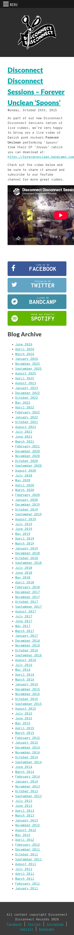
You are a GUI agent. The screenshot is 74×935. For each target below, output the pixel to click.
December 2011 (27, 850)
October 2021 (26, 422)
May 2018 (22, 578)
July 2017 (23, 617)
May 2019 (22, 534)
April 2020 (24, 485)
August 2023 (25, 383)
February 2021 (27, 447)
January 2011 (26, 889)
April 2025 (24, 379)
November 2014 (27, 753)
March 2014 (24, 772)
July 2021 (23, 432)
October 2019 (26, 510)
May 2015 (22, 723)
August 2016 (25, 660)
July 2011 (23, 869)
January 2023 (26, 388)
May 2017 (22, 626)
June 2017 (23, 621)
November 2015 (27, 694)
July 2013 (23, 801)
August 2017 (25, 612)
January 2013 (26, 821)
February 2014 (27, 777)
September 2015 (28, 704)
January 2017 (26, 636)
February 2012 (27, 845)
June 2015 (23, 719)
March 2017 (24, 631)
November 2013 (27, 787)
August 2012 (25, 830)
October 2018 (26, 558)
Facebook (14, 924)
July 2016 (23, 665)
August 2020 (25, 471)
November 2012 (27, 825)
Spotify (26, 929)
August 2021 (25, 427)
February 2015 (27, 738)
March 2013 (24, 816)
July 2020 (23, 476)
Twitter (34, 924)
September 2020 (28, 466)
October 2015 (26, 699)
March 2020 (24, 490)
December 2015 (27, 689)
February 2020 (27, 495)
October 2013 (26, 791)
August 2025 (25, 374)
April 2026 (24, 349)
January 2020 (26, 500)
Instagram (55, 924)
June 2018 (23, 573)
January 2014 (26, 782)
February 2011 (27, 884)
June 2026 (23, 345)
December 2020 (27, 451)
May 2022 (22, 403)
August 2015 (25, 709)
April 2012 (24, 840)
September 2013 (28, 796)
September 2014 (28, 762)
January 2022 (26, 417)
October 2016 (26, 651)
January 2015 (26, 743)
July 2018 (23, 568)
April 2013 (24, 811)
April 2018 (24, 583)
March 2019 (24, 544)
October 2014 (26, 757)
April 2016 (24, 675)
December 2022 (27, 393)
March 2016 (24, 680)
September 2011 (28, 860)
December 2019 (27, 505)
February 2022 (27, 413)
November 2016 (27, 646)
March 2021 (24, 442)
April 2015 (24, 728)
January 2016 (26, 685)
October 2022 (26, 398)
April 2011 (24, 874)
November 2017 (27, 597)
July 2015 (23, 714)
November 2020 (27, 456)
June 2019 (23, 529)
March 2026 (24, 354)
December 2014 (27, 748)
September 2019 (28, 514)
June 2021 (23, 437)
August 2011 (25, 864)
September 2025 (28, 369)
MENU (13, 5)
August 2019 (25, 519)
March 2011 (24, 879)
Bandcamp (46, 929)
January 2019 (26, 549)
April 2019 (24, 539)
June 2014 (23, 767)
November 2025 (27, 364)
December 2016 (27, 641)
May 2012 (22, 835)
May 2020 (22, 480)
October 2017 (26, 602)
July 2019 (23, 524)
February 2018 (27, 587)
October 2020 (26, 461)
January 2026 (26, 359)
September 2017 (28, 607)
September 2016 (28, 655)
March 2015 (24, 733)
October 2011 (26, 855)
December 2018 (27, 553)
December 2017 (27, 592)
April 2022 (24, 408)
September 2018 (28, 563)
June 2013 (23, 806)
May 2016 (22, 670)
